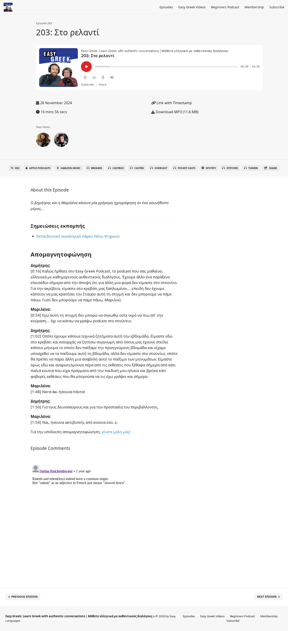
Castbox (118, 168)
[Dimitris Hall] (43, 141)
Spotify (211, 168)
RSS (17, 168)
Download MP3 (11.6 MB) (176, 111)
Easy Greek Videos (192, 7)
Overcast (161, 168)
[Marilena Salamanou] (61, 141)
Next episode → (268, 597)
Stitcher (232, 168)
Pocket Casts (186, 168)
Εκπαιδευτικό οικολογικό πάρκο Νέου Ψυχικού (77, 236)
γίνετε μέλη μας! (116, 431)
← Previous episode (23, 597)
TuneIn (253, 168)
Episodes (166, 7)
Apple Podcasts (39, 168)
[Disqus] (104, 519)
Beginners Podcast (225, 7)
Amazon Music (71, 168)
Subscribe (276, 7)
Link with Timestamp (174, 102)
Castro (139, 168)
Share (273, 168)
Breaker (96, 168)
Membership (254, 7)
